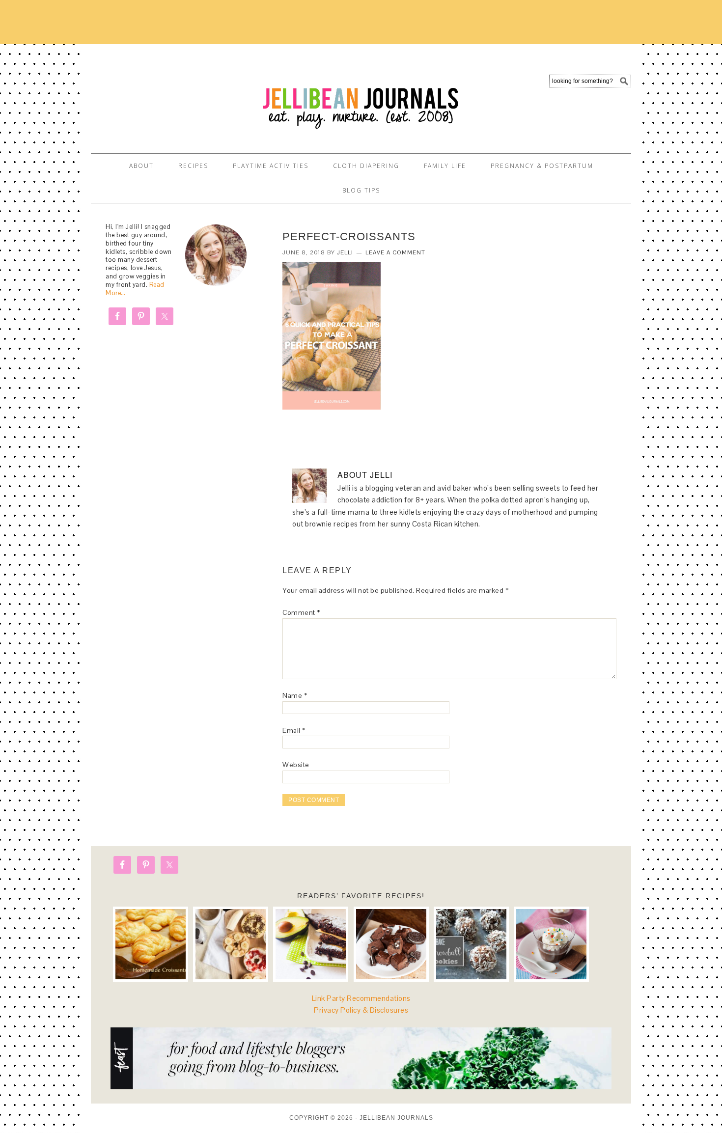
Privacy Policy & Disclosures (361, 1010)
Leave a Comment (395, 252)
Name (294, 695)
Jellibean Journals (179, 94)
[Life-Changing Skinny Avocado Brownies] (311, 944)
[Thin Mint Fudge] (391, 944)
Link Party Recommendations (361, 998)
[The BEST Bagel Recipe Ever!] (230, 944)
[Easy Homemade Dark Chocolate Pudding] (551, 944)
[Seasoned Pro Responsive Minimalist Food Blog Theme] (361, 1086)
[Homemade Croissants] (150, 944)
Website (295, 764)
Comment (301, 612)
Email (293, 730)
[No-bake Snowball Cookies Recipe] (471, 944)
